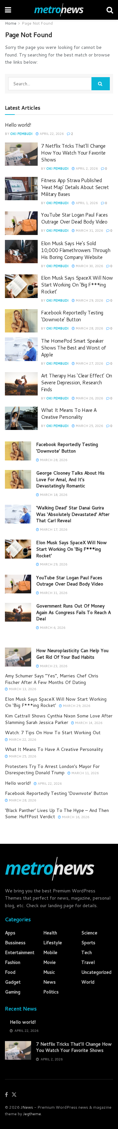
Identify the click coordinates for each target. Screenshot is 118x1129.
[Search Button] (100, 83)
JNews (27, 1107)
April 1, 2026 (86, 203)
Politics (51, 992)
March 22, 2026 (22, 739)
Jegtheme (32, 1114)
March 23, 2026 (53, 666)
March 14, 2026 (88, 722)
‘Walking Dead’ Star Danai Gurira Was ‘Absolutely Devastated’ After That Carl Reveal (72, 514)
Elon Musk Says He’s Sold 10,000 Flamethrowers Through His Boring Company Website (75, 250)
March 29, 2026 (89, 300)
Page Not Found (37, 23)
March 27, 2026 (89, 363)
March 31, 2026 (89, 230)
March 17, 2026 (53, 529)
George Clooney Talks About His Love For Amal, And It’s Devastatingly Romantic (70, 479)
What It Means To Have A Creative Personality (69, 413)
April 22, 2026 (51, 133)
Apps (10, 932)
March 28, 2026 (89, 328)
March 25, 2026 (89, 425)
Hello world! (18, 124)
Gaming (12, 992)
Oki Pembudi (21, 133)
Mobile (50, 952)
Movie (49, 962)
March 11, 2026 (84, 773)
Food (10, 972)
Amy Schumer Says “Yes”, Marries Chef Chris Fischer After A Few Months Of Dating (51, 679)
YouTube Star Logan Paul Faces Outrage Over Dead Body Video (74, 218)
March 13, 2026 (22, 689)
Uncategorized (96, 972)
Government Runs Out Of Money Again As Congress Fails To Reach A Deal (73, 612)
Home (10, 23)
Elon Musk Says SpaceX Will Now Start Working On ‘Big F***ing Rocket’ (77, 284)
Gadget (13, 982)
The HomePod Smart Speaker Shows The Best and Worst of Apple (73, 347)
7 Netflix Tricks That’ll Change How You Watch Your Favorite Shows (73, 152)
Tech (86, 952)
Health (50, 932)
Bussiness (15, 942)
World (87, 982)
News (49, 982)
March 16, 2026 (75, 817)
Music (49, 972)
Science (89, 932)
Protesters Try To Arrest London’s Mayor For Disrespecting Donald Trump (52, 769)
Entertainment (19, 952)
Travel (88, 962)
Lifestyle (52, 942)
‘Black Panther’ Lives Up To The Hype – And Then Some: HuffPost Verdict (57, 813)
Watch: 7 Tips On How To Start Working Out (53, 732)
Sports (88, 942)
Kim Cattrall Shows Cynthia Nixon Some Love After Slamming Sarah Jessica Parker (58, 719)
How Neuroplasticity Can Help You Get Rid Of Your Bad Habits (72, 653)
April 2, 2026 (86, 168)
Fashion (12, 962)
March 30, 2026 (89, 266)
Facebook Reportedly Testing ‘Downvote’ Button (72, 316)
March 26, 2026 (89, 398)
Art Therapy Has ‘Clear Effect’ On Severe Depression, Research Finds (76, 382)
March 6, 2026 (52, 627)
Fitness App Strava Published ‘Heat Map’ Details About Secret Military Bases (75, 187)
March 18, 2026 (53, 494)
